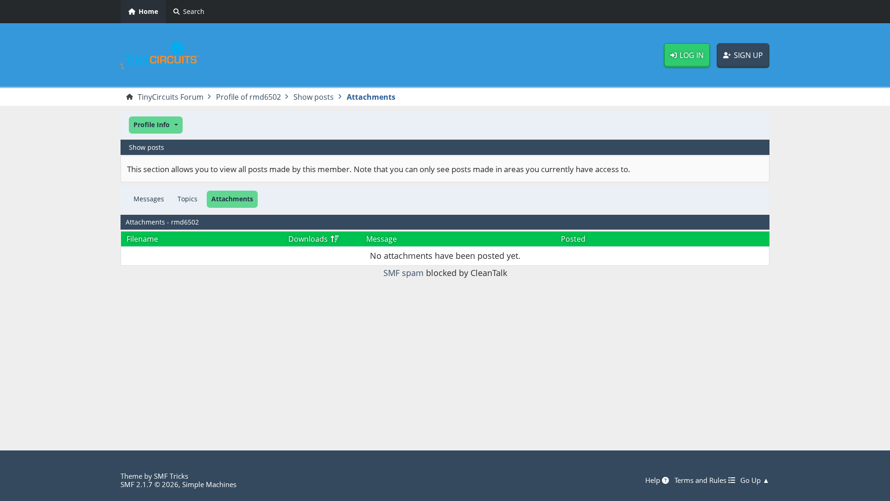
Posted (573, 239)
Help (653, 480)
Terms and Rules (701, 480)
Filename (142, 239)
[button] (156, 125)
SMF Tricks (171, 476)
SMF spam (403, 272)
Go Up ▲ (754, 480)
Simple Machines (209, 484)
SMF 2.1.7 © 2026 (149, 484)
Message (381, 239)
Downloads (309, 239)
